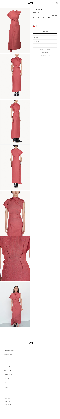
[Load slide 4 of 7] (17, 324)
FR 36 (39, 17)
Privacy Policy (7, 366)
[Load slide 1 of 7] (8, 324)
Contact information (8, 407)
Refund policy (7, 401)
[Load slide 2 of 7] (11, 324)
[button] (3, 2)
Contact (5, 362)
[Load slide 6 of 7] (23, 324)
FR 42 (36, 21)
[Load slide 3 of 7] (14, 324)
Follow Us (8, 383)
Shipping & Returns (8, 374)
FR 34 (34, 17)
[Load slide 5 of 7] (20, 324)
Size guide (54, 15)
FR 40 (49, 17)
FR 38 (44, 17)
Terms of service (7, 398)
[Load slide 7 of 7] (27, 324)
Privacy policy (7, 396)
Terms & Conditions (8, 370)
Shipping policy (7, 404)
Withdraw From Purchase (9, 378)
